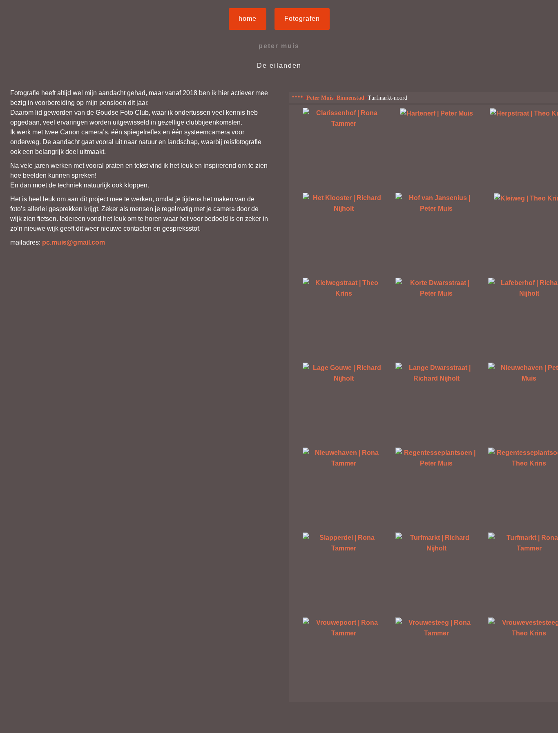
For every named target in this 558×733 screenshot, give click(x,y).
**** (297, 98)
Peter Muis (319, 98)
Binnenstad (350, 98)
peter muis (279, 45)
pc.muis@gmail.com (73, 242)
